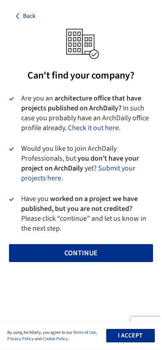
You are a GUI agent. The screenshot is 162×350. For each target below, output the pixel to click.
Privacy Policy (20, 339)
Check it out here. (94, 128)
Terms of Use (84, 332)
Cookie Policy (55, 339)
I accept (130, 335)
